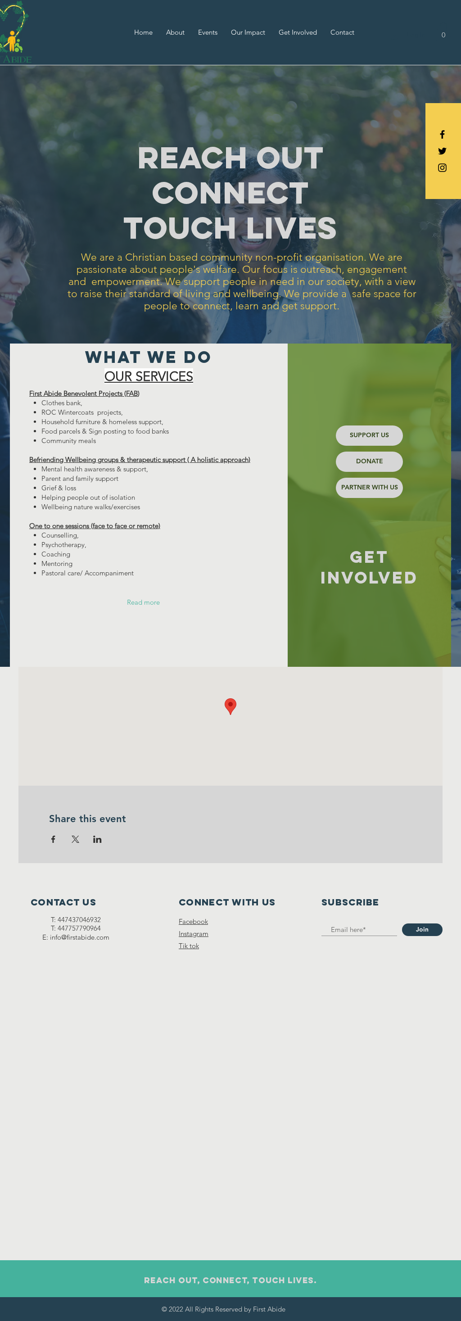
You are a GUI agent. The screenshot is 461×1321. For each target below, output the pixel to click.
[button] (443, 32)
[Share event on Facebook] (53, 839)
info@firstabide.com (79, 937)
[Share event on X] (75, 839)
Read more (143, 602)
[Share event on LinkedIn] (97, 839)
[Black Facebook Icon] (442, 134)
